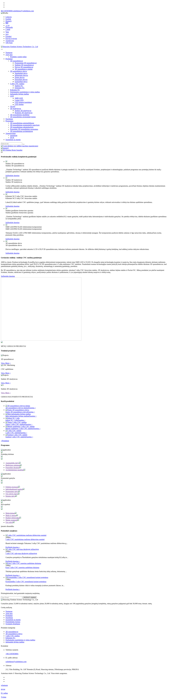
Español (8, 36)
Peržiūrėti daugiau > (13, 547)
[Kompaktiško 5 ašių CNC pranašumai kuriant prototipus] (27, 577)
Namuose (9, 53)
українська (10, 41)
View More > (6, 363)
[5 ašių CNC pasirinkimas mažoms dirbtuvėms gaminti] (26, 535)
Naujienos (9, 119)
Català (8, 29)
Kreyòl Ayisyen (11, 38)
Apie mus (9, 55)
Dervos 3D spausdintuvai (24, 67)
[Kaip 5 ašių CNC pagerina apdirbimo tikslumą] (23, 563)
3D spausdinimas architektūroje (21, 131)
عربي (8, 25)
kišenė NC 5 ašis (12, 420)
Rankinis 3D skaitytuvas (23, 113)
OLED (12, 106)
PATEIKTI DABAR (30, 597)
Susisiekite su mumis (13, 140)
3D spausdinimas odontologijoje (21, 127)
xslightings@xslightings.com (23, 11)
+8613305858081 (12, 654)
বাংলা (7, 34)
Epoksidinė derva (21, 82)
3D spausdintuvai (16, 61)
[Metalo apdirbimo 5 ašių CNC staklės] (20, 426)
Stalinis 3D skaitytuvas (23, 111)
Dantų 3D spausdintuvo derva (16, 412)
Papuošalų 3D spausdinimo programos (24, 129)
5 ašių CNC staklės (12, 433)
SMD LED (19, 98)
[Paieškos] (23, 144)
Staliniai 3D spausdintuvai (24, 65)
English (8, 19)
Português (9, 27)
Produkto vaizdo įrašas (18, 57)
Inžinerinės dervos (21, 75)
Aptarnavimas (11, 133)
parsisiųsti (13, 135)
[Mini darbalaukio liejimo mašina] (18, 414)
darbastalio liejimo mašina (19, 94)
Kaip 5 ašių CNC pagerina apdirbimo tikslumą (22, 567)
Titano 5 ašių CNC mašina (15, 424)
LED (12, 96)
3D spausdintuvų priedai (23, 69)
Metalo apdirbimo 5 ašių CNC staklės (19, 429)
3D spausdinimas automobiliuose (22, 123)
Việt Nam (9, 43)
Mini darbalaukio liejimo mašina (17, 416)
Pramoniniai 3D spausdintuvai (26, 63)
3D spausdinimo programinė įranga (23, 117)
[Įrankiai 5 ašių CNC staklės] (16, 435)
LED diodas (19, 104)
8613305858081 (7, 11)
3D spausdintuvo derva (18, 71)
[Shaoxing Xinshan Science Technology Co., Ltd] (19, 47)
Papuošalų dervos (21, 79)
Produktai (9, 59)
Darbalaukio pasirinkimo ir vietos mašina (25, 92)
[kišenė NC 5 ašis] (13, 418)
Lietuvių (9, 17)
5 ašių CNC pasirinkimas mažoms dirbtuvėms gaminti (25, 539)
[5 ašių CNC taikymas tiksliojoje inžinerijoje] (22, 549)
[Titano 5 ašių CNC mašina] (16, 422)
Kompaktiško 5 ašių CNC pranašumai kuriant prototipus (26, 582)
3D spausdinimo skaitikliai (19, 115)
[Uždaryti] (2, 49)
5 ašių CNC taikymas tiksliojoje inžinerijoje (21, 553)
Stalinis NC (19, 86)
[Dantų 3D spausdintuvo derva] (17, 410)
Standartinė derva (21, 73)
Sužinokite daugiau (12, 176)
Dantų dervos (19, 77)
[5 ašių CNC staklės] (13, 431)
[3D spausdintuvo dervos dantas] (18, 406)
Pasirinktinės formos (13, 622)
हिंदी (7, 23)
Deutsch (8, 21)
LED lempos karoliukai (23, 102)
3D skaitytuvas (15, 109)
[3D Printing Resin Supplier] (11, 150)
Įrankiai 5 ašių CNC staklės (15, 437)
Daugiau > (32, 408)
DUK (12, 138)
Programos (9, 121)
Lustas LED (19, 100)
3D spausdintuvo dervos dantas (17, 408)
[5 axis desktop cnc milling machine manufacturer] (19, 146)
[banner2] (5, 148)
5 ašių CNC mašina (17, 84)
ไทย (7, 32)
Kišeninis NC (20, 88)
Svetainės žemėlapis (13, 624)
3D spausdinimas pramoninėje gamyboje (25, 125)
